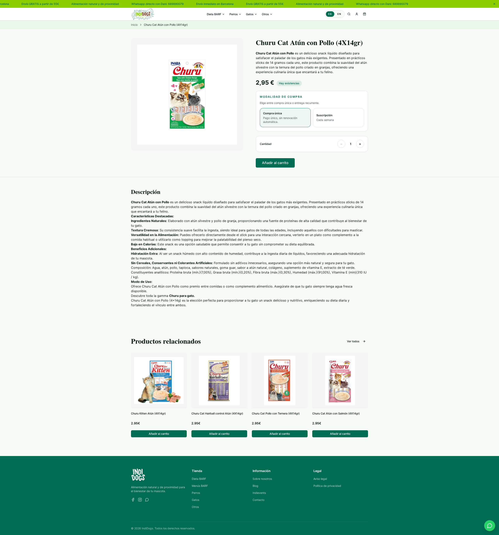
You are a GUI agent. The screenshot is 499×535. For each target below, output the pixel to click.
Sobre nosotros (262, 478)
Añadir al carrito (275, 163)
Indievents (259, 492)
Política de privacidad (327, 485)
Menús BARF (200, 485)
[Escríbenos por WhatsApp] (489, 525)
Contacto (258, 499)
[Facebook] (133, 500)
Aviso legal (320, 478)
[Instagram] (140, 500)
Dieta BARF (214, 14)
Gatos (250, 14)
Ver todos (353, 341)
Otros (265, 14)
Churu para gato (181, 296)
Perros (233, 14)
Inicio (134, 24)
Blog (255, 485)
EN (339, 13)
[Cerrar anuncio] (494, 4)
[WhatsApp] (147, 500)
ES (330, 13)
